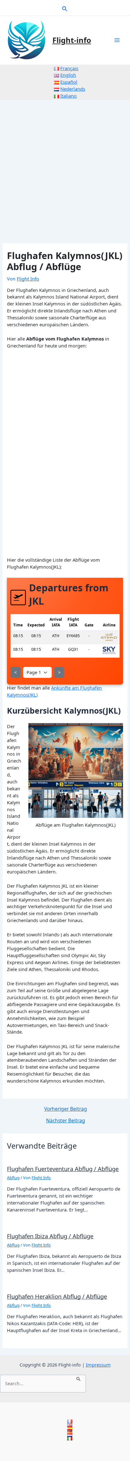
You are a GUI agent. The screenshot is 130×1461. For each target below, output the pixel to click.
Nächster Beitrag (65, 1120)
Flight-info (71, 40)
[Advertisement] (65, 168)
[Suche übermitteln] (78, 1378)
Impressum (98, 1364)
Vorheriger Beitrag (65, 1109)
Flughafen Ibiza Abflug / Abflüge (50, 1236)
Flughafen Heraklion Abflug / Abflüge (57, 1296)
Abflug (13, 1177)
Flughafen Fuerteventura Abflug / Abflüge (63, 1169)
